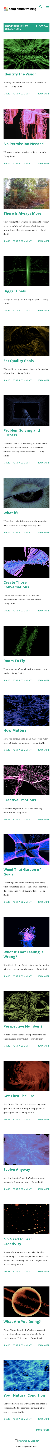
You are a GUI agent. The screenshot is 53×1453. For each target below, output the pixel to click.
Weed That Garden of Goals (22, 872)
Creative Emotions (20, 799)
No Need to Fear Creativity (18, 1241)
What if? (11, 512)
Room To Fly (14, 660)
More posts (42, 1429)
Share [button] (7, 93)
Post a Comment (22, 93)
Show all (42, 25)
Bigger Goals (15, 291)
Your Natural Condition (24, 1395)
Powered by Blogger (28, 1440)
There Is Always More (22, 213)
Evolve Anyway (17, 1169)
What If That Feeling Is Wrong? (23, 954)
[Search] (40, 5)
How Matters (15, 730)
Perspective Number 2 (23, 1026)
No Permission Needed (24, 143)
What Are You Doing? (22, 1321)
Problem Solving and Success (22, 432)
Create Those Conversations (16, 584)
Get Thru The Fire (19, 1095)
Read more (43, 93)
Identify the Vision (20, 74)
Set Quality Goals (19, 360)
